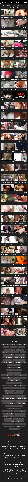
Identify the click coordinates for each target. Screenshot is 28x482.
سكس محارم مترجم (21, 459)
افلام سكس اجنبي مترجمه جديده (14, 372)
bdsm (20, 344)
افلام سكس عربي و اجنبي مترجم (19, 448)
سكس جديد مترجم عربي (18, 478)
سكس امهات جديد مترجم (19, 413)
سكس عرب (4, 446)
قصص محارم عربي (6, 439)
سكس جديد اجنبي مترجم (8, 416)
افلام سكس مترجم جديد (7, 377)
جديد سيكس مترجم (18, 393)
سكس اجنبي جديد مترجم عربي (8, 398)
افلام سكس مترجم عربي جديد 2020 (14, 382)
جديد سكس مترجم (20, 390)
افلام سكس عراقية (22, 441)
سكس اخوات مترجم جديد (7, 411)
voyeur (16, 352)
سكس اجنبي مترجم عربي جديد (8, 400)
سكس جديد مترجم (8, 418)
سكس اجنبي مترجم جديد (21, 400)
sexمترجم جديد (20, 349)
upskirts (23, 352)
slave (13, 349)
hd (3, 344)
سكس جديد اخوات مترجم (18, 418)
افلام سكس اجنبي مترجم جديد (14, 367)
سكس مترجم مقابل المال (19, 462)
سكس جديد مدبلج (20, 421)
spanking (7, 349)
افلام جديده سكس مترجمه (21, 362)
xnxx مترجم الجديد (20, 354)
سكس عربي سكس (19, 444)
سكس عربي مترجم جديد (20, 423)
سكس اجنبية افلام (5, 441)
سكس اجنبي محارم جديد (20, 403)
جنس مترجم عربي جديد (20, 395)
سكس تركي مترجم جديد (20, 416)
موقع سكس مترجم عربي (12, 446)
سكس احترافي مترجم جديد (20, 411)
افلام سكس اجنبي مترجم (17, 450)
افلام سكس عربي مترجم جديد (19, 377)
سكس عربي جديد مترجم (9, 421)
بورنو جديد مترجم (7, 385)
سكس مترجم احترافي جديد (8, 423)
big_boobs (14, 344)
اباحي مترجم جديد (7, 359)
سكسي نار (22, 457)
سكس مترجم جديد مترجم (9, 426)
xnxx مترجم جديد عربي (8, 354)
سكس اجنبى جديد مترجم (8, 395)
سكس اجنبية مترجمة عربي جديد (14, 408)
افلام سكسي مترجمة (22, 446)
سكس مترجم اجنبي (21, 455)
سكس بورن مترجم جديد (8, 413)
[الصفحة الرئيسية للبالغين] (14, 435)
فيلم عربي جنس (14, 441)
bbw (24, 344)
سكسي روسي (8, 450)
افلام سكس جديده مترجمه (7, 375)
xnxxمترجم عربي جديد (8, 357)
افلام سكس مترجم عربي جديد (14, 380)
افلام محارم (6, 457)
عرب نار (15, 459)
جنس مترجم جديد (9, 393)
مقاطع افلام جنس (8, 464)
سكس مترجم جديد (20, 426)
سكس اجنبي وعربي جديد (8, 403)
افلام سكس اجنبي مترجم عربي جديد (14, 370)
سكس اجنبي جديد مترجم (21, 398)
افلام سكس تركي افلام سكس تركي (9, 455)
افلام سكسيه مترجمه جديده (19, 385)
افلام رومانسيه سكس (14, 457)
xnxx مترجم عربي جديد (19, 357)
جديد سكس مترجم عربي (9, 390)
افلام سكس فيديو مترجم (14, 466)
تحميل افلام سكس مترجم (10, 444)
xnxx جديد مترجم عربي (7, 352)
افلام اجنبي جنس (22, 439)
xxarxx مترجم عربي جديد (19, 359)
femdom (8, 344)
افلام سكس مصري (14, 439)
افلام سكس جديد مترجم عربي (20, 375)
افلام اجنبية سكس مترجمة (18, 464)
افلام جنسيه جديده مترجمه (8, 362)
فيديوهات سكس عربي (8, 462)
